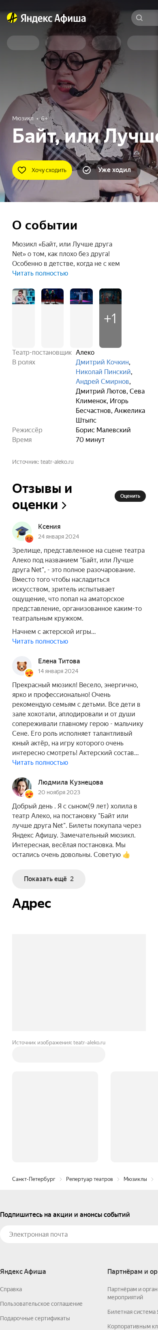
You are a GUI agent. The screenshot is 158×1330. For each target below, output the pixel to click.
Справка (11, 1289)
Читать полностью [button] (40, 273)
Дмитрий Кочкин (102, 362)
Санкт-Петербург (34, 1179)
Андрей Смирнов (102, 381)
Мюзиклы (135, 1179)
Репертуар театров (89, 1179)
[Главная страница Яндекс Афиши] (12, 18)
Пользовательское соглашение (41, 1304)
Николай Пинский (103, 372)
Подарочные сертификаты (35, 1318)
